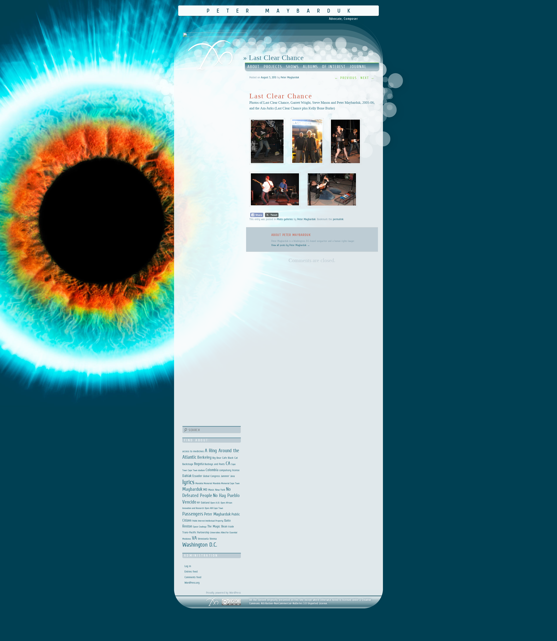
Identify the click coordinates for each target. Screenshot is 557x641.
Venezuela (203, 538)
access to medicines (193, 451)
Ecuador (197, 476)
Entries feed (191, 571)
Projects (273, 66)
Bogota (199, 464)
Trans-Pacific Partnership (195, 532)
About (253, 66)
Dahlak (186, 476)
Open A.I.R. (215, 502)
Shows (292, 66)
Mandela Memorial (203, 483)
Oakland (205, 502)
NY (198, 502)
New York (220, 489)
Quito (227, 520)
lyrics (188, 481)
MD (205, 489)
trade (231, 526)
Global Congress (211, 476)
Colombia (212, 470)
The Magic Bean (217, 526)
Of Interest (334, 66)
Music (211, 489)
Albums (310, 66)
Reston (187, 526)
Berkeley (204, 457)
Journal (358, 66)
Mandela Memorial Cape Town (226, 483)
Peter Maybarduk (282, 10)
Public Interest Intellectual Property (207, 520)
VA (194, 538)
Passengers (192, 514)
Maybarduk (192, 489)
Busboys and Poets (215, 464)
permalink (338, 219)
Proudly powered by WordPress (223, 592)
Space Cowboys (199, 526)
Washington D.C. (199, 544)
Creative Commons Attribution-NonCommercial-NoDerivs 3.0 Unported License (310, 601)
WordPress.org (192, 582)
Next (368, 78)
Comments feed (193, 577)
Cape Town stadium (196, 470)
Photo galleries (285, 219)
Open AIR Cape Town (214, 508)
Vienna (213, 538)
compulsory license (229, 470)
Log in (188, 566)
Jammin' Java (228, 476)
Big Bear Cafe (219, 457)
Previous (346, 78)
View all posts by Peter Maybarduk (290, 245)
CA (228, 463)
